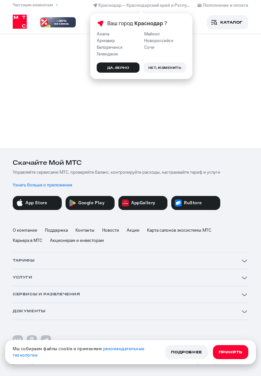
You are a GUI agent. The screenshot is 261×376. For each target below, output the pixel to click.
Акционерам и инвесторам (77, 240)
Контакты (85, 230)
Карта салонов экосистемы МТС (179, 230)
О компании (25, 230)
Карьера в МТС (27, 240)
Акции (133, 230)
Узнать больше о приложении (42, 185)
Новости (110, 230)
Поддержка (56, 230)
